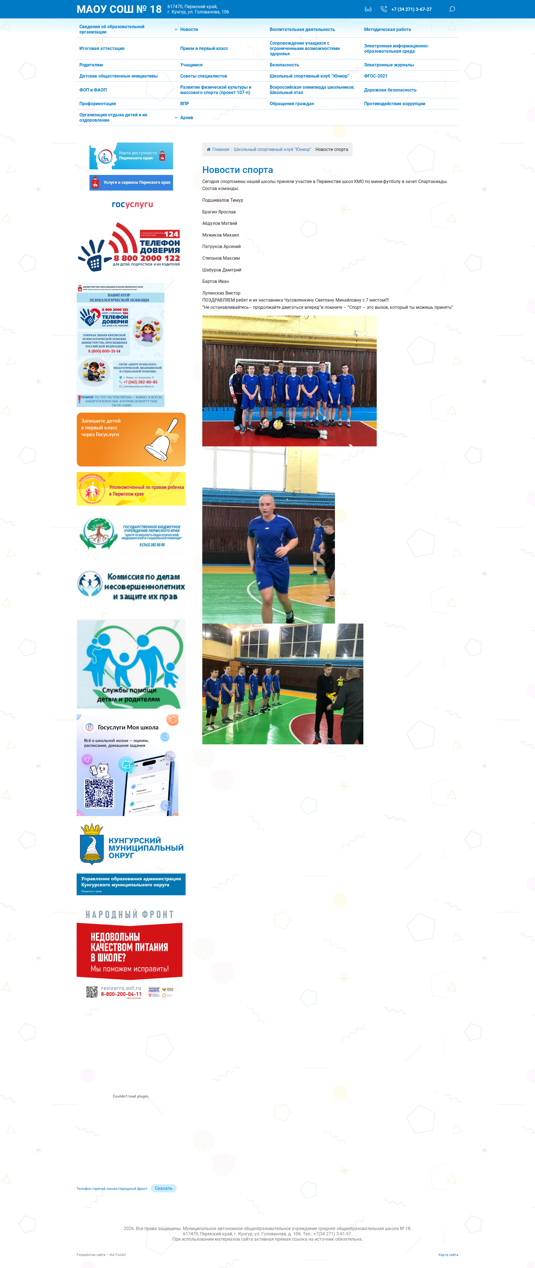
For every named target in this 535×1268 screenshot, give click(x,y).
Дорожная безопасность (390, 90)
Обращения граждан (292, 103)
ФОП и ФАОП (93, 90)
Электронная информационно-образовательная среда (396, 48)
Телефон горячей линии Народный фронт (112, 1189)
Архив (186, 117)
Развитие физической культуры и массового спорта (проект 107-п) (215, 90)
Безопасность (284, 65)
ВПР (184, 103)
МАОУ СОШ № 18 (119, 9)
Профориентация (97, 103)
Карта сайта (448, 1255)
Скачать (163, 1188)
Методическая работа (387, 29)
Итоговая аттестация (102, 48)
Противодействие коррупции (394, 103)
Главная (220, 149)
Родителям (91, 65)
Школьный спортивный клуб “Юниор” (309, 76)
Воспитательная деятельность (302, 29)
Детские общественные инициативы (118, 76)
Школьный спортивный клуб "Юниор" (272, 149)
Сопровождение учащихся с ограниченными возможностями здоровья (305, 48)
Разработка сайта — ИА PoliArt (101, 1255)
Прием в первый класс (204, 48)
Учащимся (191, 65)
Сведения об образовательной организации (111, 29)
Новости (189, 29)
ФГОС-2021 (376, 76)
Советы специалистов (203, 76)
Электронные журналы (389, 65)
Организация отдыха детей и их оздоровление (113, 117)
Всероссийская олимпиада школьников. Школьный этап (312, 90)
